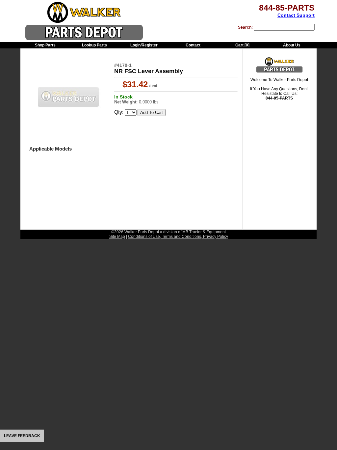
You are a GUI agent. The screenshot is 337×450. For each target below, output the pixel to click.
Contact (193, 45)
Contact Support (296, 15)
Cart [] (242, 45)
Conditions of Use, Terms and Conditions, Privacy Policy (178, 236)
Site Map (117, 236)
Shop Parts (45, 45)
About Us (291, 45)
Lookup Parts (94, 45)
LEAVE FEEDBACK (22, 436)
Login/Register (144, 45)
